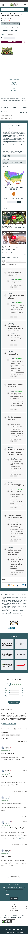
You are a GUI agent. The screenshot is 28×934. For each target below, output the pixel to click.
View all (4, 579)
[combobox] (21, 741)
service (17, 735)
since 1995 (8, 604)
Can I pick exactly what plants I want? (14, 418)
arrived (12, 735)
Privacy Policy (19, 932)
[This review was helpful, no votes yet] (22, 765)
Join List (14, 898)
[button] (11, 287)
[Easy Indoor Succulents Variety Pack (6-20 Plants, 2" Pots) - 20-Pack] (14, 51)
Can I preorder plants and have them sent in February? (16, 485)
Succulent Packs (17, 524)
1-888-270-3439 (10, 919)
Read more (21, 838)
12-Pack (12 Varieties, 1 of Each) (10, 27)
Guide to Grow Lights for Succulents (16, 566)
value (7, 735)
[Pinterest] (26, 112)
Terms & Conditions (9, 932)
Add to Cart (11, 41)
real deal (19, 601)
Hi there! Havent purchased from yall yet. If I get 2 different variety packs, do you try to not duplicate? (15, 327)
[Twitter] (24, 112)
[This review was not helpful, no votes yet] (25, 765)
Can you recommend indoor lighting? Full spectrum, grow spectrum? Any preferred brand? (16, 551)
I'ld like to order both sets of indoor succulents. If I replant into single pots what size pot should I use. (16, 452)
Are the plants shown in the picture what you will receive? (15, 386)
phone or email (12, 607)
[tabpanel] (14, 51)
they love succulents (9, 613)
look (3, 735)
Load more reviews (14, 876)
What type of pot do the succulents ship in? (14, 353)
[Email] (21, 112)
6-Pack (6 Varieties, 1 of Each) (9, 30)
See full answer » (20, 372)
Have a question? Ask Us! (6, 118)
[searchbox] (7, 729)
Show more (4, 738)
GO (19, 202)
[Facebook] (20, 112)
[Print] (23, 112)
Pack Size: (6, 20)
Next (26, 59)
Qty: (2, 37)
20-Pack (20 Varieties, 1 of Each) (10, 23)
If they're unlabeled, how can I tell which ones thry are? (15, 517)
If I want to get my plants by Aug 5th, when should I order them (16, 297)
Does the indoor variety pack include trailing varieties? (14, 274)
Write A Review (14, 702)
